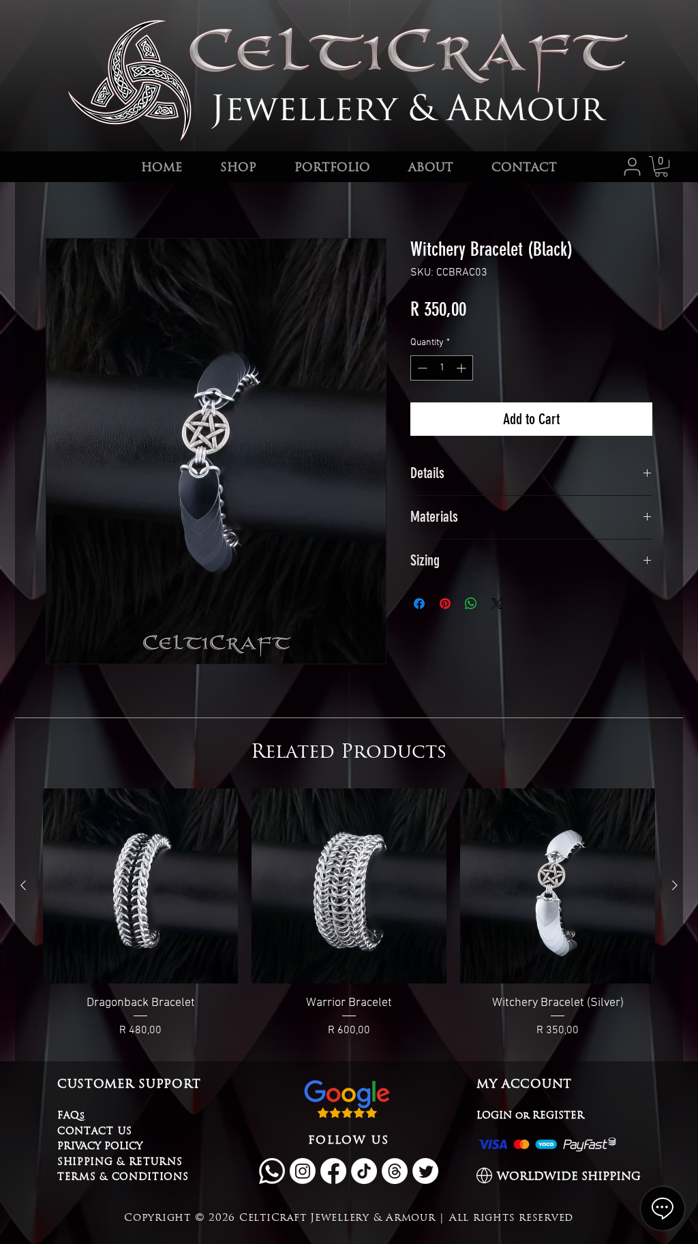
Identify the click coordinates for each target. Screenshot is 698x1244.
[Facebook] (333, 1171)
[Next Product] (675, 885)
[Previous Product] (23, 885)
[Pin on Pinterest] (445, 603)
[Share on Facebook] (419, 603)
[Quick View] (140, 885)
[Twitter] (425, 1171)
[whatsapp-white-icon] (272, 1171)
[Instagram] (303, 1171)
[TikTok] (364, 1171)
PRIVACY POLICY (99, 1146)
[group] (349, 913)
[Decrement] (420, 368)
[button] (661, 166)
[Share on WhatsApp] (471, 603)
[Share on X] (497, 603)
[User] (632, 166)
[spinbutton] (441, 368)
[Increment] (462, 368)
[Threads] (395, 1171)
